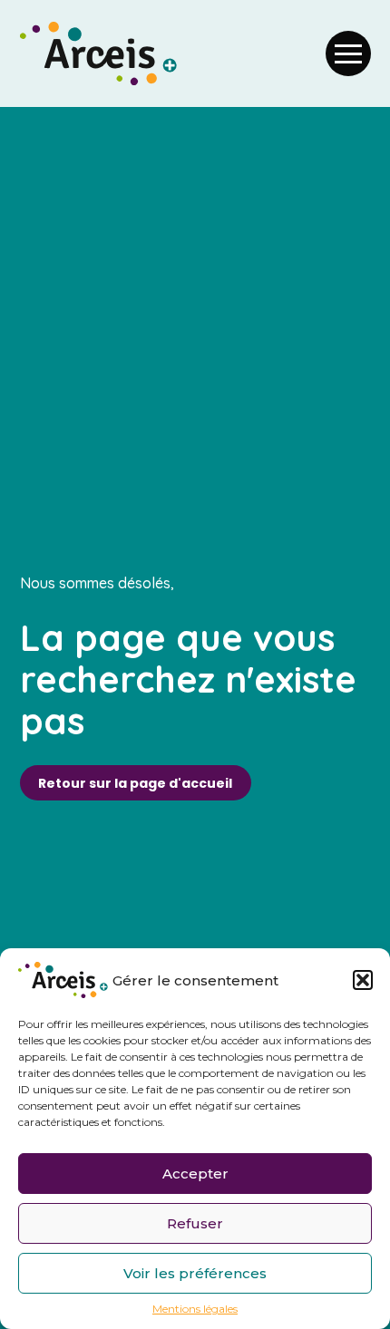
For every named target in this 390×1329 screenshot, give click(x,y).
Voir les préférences (195, 1273)
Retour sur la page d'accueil (135, 783)
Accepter (195, 1173)
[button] (363, 980)
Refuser (195, 1223)
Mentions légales (195, 1309)
